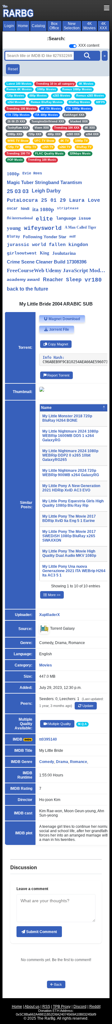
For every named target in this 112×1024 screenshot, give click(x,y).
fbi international (20, 218)
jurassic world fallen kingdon (47, 245)
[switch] (73, 46)
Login (9, 26)
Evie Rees (32, 173)
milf (72, 236)
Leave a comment (32, 889)
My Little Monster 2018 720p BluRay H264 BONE (67, 418)
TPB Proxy (62, 1006)
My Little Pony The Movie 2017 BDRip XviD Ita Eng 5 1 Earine (69, 518)
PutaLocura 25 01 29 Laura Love (53, 200)
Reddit (94, 1006)
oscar (12, 208)
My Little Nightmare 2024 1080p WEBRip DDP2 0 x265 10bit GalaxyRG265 (70, 455)
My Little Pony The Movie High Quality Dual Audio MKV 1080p (69, 553)
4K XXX (103, 25)
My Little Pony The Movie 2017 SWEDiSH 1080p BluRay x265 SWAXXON (69, 536)
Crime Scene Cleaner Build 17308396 (46, 261)
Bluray (13, 237)
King (44, 253)
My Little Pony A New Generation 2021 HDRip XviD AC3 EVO (71, 488)
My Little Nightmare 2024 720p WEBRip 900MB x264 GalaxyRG (70, 472)
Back (57, 984)
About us (32, 1006)
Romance (78, 762)
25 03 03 (18, 191)
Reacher (53, 279)
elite (44, 219)
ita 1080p (43, 209)
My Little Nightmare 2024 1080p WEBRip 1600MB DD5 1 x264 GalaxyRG (70, 435)
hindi (25, 208)
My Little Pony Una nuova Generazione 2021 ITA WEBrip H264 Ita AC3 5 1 (73, 570)
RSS (46, 1006)
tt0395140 (48, 739)
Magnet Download (64, 319)
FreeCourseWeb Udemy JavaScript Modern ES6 (56, 270)
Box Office (54, 25)
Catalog (38, 26)
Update (87, 706)
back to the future (27, 289)
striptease (68, 208)
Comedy (46, 762)
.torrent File (58, 329)
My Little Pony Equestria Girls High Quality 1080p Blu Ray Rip (73, 503)
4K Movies (89, 25)
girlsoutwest (22, 253)
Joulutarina (64, 253)
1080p (13, 173)
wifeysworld (43, 228)
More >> (53, 595)
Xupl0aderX (49, 615)
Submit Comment (41, 932)
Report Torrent (57, 375)
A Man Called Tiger (80, 227)
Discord (79, 1006)
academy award (23, 279)
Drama (62, 762)
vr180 (93, 280)
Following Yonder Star (44, 237)
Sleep (74, 280)
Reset (13, 69)
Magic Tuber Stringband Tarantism (44, 182)
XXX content (88, 45)
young (14, 228)
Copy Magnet (57, 344)
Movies (45, 665)
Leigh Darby (46, 190)
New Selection (72, 25)
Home (23, 26)
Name (46, 407)
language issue (73, 218)
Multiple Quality (59, 724)
